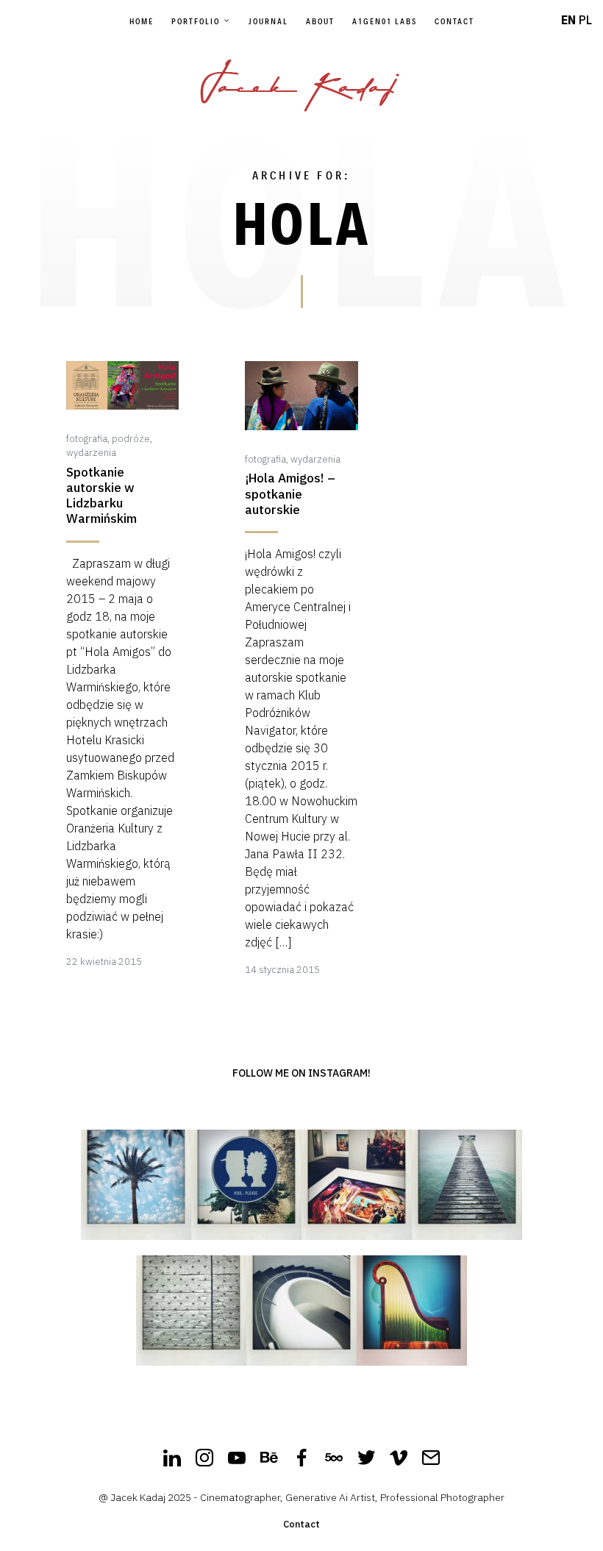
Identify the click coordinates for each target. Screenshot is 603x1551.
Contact (454, 21)
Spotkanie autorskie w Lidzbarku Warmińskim (101, 496)
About (320, 21)
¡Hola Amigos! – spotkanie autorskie (290, 494)
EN (568, 20)
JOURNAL (268, 21)
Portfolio (195, 21)
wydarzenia (91, 452)
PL (585, 20)
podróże (131, 438)
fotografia (86, 438)
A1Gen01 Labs (384, 21)
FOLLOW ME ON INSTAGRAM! (301, 1073)
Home (141, 21)
